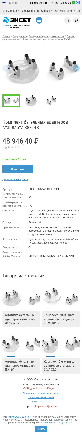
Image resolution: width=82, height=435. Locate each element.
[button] (76, 68)
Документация (63, 10)
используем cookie (18, 416)
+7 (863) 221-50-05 (60, 3)
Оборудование (30, 10)
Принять (41, 429)
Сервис (45, 10)
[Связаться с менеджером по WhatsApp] (73, 3)
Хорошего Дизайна (46, 406)
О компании (9, 10)
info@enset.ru (51, 384)
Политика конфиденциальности (41, 393)
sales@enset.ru (38, 3)
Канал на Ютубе (45, 388)
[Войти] (76, 20)
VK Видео (29, 388)
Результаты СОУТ (41, 401)
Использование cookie (41, 397)
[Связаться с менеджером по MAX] (78, 3)
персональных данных (57, 422)
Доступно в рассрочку (15, 179)
